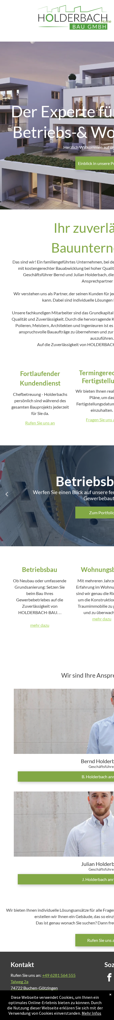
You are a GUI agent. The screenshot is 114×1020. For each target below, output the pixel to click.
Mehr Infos (91, 1013)
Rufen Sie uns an (40, 422)
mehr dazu (39, 625)
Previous (7, 494)
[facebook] (109, 978)
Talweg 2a (19, 981)
